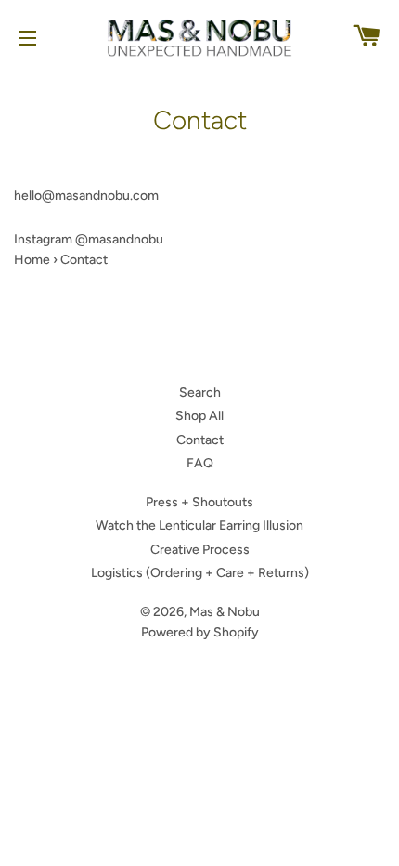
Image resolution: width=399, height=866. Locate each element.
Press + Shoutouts (199, 502)
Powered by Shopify (200, 632)
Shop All (199, 416)
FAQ (200, 463)
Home (32, 260)
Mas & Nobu (224, 612)
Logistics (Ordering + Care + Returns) (200, 573)
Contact (200, 440)
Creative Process (200, 550)
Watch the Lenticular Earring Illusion (199, 525)
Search (200, 392)
